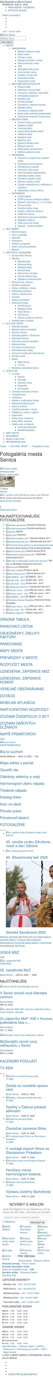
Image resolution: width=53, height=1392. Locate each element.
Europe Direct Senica (22, 255)
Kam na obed (10, 803)
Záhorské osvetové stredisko (25, 341)
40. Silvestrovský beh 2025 (27, 857)
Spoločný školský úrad (28, 143)
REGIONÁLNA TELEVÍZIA (12, 943)
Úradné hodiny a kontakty (30, 122)
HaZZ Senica (24, 311)
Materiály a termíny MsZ (29, 89)
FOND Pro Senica (26, 214)
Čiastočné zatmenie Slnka (26, 1128)
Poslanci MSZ (24, 86)
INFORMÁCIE (18, 193)
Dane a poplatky (19, 234)
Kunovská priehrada (27, 426)
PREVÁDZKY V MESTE (19, 657)
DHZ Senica (23, 314)
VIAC (2, 738)
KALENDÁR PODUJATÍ (18, 1061)
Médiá (15, 358)
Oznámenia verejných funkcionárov (34, 116)
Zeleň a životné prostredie (24, 246)
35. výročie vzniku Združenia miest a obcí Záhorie (28, 843)
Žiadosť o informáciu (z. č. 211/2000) (35, 202)
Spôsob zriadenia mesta (29, 51)
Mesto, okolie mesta (9, 474)
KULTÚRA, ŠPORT (15, 323)
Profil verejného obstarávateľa (31, 172)
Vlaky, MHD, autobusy (22, 421)
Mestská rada (24, 98)
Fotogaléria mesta (40, 446)
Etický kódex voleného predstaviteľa (34, 113)
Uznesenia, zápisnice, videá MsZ (33, 92)
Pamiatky (22, 379)
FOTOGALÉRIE (12, 824)
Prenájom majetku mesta (29, 178)
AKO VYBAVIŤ (12, 228)
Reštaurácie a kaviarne (22, 418)
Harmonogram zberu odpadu (22, 783)
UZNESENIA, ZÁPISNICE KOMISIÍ (20, 679)
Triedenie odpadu (13, 790)
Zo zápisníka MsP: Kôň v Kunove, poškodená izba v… (26, 1020)
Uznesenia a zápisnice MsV (30, 110)
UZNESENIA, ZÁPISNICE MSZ (24, 671)
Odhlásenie (10, 1221)
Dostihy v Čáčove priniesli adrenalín (26, 1108)
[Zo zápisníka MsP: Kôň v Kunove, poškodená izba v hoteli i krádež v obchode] (26, 1010)
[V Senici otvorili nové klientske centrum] (19, 986)
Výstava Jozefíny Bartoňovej (28, 1191)
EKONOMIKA (18, 154)
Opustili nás (9, 769)
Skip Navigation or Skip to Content (16, 1)
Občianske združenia (21, 290)
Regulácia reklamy (26, 219)
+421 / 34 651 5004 (11, 31)
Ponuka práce (10, 810)
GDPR (40, 1346)
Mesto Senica (6, 974)
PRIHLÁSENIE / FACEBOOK (21, 7)
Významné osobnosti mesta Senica (28, 353)
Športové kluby (19, 344)
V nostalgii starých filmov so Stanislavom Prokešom (27, 1150)
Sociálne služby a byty (28, 208)
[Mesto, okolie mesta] (8, 468)
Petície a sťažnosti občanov (30, 211)
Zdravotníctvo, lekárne (22, 282)
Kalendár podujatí (20, 326)
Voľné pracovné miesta (28, 222)
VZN (20, 66)
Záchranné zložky (20, 302)
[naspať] (1, 830)
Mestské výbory (25, 107)
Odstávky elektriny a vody (20, 776)
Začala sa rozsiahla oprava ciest (27, 1087)
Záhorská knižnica (20, 338)
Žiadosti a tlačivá (25, 145)
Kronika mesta (18, 356)
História (21, 376)
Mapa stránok (9, 1352)
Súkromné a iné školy (28, 273)
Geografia (22, 385)
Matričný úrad (24, 140)
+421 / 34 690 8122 (26, 1288)
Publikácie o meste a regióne (25, 412)
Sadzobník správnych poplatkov (32, 216)
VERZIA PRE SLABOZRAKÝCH (22, 1374)
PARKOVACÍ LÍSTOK (16, 626)
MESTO (9, 45)
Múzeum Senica (19, 332)
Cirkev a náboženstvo (22, 293)
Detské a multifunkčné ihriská (25, 400)
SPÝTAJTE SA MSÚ (17, 10)
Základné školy (25, 267)
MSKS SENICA (32, 943)
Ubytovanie (17, 415)
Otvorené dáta (24, 205)
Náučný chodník (19, 406)
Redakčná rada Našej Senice (25, 367)
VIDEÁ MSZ (9, 952)
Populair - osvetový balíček (30, 225)
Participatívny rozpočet (28, 166)
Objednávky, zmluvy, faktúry (31, 190)
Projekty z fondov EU (27, 75)
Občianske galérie (8, 509)
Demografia (23, 388)
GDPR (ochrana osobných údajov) (34, 199)
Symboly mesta (25, 382)
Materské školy (25, 264)
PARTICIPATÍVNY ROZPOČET (24, 709)
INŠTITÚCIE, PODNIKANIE (18, 252)
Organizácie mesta (26, 80)
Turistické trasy (19, 394)
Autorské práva (9, 1346)
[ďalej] (4, 830)
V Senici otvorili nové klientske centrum (23, 994)
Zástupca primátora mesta (30, 60)
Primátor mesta (25, 57)
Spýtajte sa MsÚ (25, 125)
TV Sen (21, 364)
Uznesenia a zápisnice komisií (32, 104)
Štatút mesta (23, 54)
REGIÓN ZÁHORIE (9, 937)
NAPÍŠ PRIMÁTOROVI (18, 733)
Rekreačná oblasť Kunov (23, 403)
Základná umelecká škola (29, 279)
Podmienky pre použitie (28, 1349)
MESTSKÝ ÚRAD (20, 119)
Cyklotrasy (16, 397)
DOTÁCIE (7, 695)
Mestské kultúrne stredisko (24, 329)
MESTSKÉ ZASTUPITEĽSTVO (26, 83)
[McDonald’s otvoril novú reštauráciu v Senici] (21, 1034)
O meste (16, 373)
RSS (44, 1349)
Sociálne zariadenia (21, 285)
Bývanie (15, 249)
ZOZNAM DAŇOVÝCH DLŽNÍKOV (17, 724)
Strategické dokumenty (28, 69)
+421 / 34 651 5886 (29, 1297)
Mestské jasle (24, 261)
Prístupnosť (8, 1349)
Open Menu (6, 42)
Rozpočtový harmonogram (30, 163)
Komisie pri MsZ (25, 101)
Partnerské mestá (26, 77)
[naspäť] (1, 1073)
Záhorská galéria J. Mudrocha (26, 335)
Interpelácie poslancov (28, 95)
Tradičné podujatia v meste (24, 409)
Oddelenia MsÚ (25, 134)
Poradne (16, 296)
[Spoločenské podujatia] (24, 494)
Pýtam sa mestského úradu (15, 1269)
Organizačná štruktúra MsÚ (30, 131)
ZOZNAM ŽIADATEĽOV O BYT (24, 716)
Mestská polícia (25, 308)
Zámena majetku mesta (29, 181)
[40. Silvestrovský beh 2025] (19, 850)
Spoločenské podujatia (10, 500)
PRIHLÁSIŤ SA (37, 1222)
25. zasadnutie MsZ (15, 969)
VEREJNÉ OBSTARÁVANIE (22, 688)
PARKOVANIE (11, 643)
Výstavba (16, 237)
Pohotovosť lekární (14, 817)
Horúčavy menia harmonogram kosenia (23, 1171)
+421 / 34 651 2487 (30, 1301)
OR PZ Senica (24, 305)
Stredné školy (24, 270)
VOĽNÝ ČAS (11, 370)
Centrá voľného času (27, 276)
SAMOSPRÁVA (19, 48)
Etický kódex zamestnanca (30, 148)
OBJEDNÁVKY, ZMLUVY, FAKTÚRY (20, 634)
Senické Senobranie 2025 (26, 932)
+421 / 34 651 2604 (30, 1293)
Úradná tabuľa (24, 196)
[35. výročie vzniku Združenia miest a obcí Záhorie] (29, 833)
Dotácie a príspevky (21, 243)
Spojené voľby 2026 (15, 438)
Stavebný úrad (24, 137)
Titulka (3, 446)
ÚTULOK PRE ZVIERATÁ (29, 940)
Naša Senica (23, 361)
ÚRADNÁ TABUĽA (14, 619)
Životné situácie (19, 231)
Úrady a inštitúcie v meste (24, 287)
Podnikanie (17, 240)
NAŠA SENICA (44, 937)
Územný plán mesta (27, 72)
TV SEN (6, 1067)
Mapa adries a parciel (16, 762)
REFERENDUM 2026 (16, 441)
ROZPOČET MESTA (16, 664)
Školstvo (16, 258)
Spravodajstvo (6, 1001)
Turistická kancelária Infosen (25, 391)
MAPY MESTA (12, 432)
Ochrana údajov (26, 1346)
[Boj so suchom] (8, 741)
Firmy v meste (28, 1263)
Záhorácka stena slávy (22, 350)
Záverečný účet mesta (28, 169)
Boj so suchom (11, 751)
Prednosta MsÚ (25, 128)
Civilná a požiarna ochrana (30, 317)
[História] (7, 481)
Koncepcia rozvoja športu (23, 347)
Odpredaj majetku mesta (29, 175)
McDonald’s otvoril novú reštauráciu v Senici (18, 1043)
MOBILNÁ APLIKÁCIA (17, 702)
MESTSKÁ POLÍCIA (27, 937)
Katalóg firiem (10, 797)
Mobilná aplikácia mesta (29, 151)
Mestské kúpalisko (26, 429)
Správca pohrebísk (20, 299)
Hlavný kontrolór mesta (28, 63)
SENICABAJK (12, 435)
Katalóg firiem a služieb (22, 320)
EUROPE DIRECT (8, 940)
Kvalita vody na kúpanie (23, 424)
